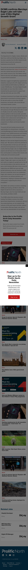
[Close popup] (27, 265)
